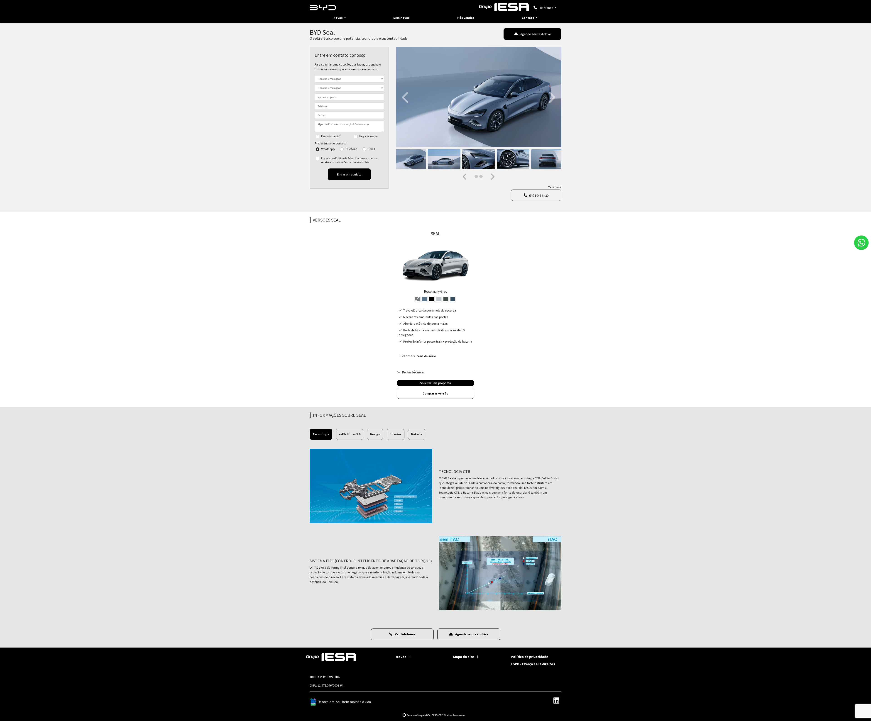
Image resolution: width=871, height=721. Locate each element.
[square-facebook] (536, 700)
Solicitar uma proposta (435, 383)
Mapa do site (463, 656)
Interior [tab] (395, 434)
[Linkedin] (556, 700)
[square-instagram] (546, 700)
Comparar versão (435, 393)
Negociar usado (368, 136)
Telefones (546, 8)
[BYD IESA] (323, 8)
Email (371, 149)
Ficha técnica (413, 372)
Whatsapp (328, 149)
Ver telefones (404, 634)
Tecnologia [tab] (321, 434)
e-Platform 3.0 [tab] (349, 434)
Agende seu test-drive (535, 34)
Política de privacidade (529, 656)
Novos (401, 656)
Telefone (351, 149)
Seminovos (401, 18)
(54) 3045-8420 (538, 195)
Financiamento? (330, 136)
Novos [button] (338, 18)
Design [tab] (375, 434)
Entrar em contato (349, 174)
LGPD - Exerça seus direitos (533, 664)
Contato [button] (528, 18)
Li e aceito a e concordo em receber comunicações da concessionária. (350, 160)
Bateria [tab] (416, 434)
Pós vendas (465, 18)
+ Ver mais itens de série (417, 356)
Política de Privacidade (348, 158)
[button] (406, 97)
